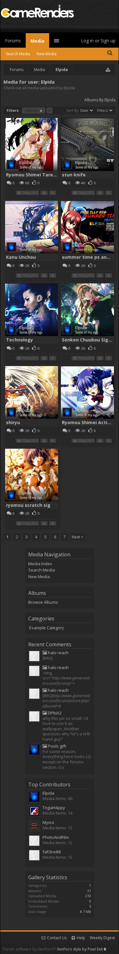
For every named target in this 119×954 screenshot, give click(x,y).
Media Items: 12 (57, 828)
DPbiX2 (54, 713)
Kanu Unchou (21, 257)
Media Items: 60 (57, 798)
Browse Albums (43, 602)
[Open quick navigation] (108, 69)
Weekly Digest (102, 937)
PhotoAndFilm (56, 837)
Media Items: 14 (57, 813)
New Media (39, 576)
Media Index (40, 563)
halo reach (58, 652)
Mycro (48, 822)
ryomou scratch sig (28, 505)
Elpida (25, 162)
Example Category (46, 628)
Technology (19, 340)
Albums (33, 110)
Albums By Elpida (100, 100)
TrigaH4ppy (54, 807)
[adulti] (34, 717)
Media (37, 41)
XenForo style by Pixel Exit (80, 949)
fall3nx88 (52, 852)
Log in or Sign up (98, 41)
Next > (77, 537)
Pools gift (56, 746)
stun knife (74, 175)
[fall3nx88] (34, 656)
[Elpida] (34, 750)
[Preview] (52, 192)
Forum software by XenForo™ (30, 949)
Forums (13, 41)
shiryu (13, 422)
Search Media (41, 570)
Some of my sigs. (31, 167)
